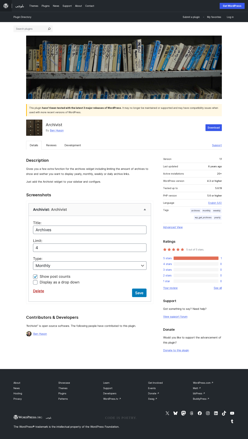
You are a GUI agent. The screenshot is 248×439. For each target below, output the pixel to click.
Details (34, 145)
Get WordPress (232, 5)
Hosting (17, 393)
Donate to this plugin (176, 350)
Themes (62, 388)
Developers (109, 393)
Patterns (63, 398)
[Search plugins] (49, 28)
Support (217, 145)
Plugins (62, 393)
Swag (152, 398)
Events (152, 388)
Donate (153, 393)
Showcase (64, 382)
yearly (217, 217)
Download (214, 127)
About (16, 382)
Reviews (51, 145)
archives (195, 210)
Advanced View (173, 227)
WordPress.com (203, 382)
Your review (170, 288)
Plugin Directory (22, 17)
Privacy (17, 398)
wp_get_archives (203, 217)
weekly (217, 210)
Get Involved (155, 382)
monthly (207, 210)
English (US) (215, 202)
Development (72, 145)
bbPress (199, 393)
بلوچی (48, 417)
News (16, 388)
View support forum (175, 316)
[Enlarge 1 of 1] (148, 205)
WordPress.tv (112, 398)
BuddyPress (201, 398)
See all (218, 288)
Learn (106, 382)
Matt (197, 388)
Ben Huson (57, 130)
